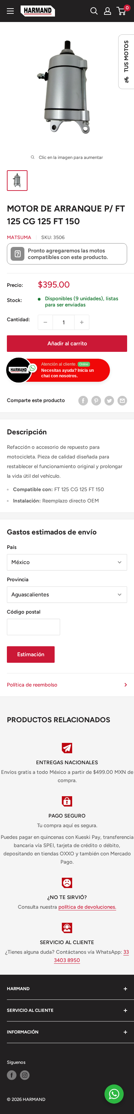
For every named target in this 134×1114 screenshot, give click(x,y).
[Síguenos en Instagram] (25, 1075)
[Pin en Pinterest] (96, 400)
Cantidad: (18, 319)
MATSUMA (19, 237)
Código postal (24, 612)
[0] (121, 11)
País (11, 547)
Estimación (30, 654)
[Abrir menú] (10, 11)
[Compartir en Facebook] (83, 400)
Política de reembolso (32, 685)
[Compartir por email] (122, 400)
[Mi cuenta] (107, 11)
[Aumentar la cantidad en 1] (82, 322)
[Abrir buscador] (94, 11)
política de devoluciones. (87, 907)
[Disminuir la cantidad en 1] (45, 322)
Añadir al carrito (67, 343)
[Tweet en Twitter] (109, 400)
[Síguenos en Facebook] (11, 1075)
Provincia (18, 579)
